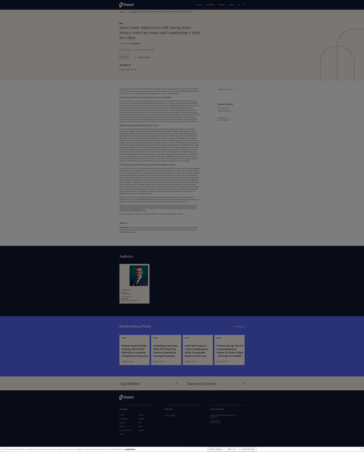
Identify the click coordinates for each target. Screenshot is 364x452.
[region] (182, 449)
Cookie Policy (130, 449)
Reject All (231, 449)
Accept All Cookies (248, 449)
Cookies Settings (215, 449)
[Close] (361, 449)
